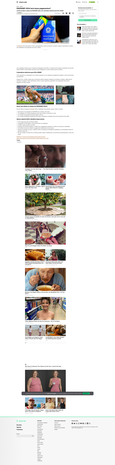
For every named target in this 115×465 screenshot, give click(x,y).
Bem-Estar (39, 425)
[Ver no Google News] (57, 13)
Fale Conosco (57, 424)
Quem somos (57, 426)
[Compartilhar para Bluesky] (66, 13)
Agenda (79, 2)
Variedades (39, 457)
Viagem (39, 459)
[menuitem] (25, 425)
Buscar (18, 433)
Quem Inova (40, 455)
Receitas (85, 2)
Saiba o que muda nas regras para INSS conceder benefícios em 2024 (33, 138)
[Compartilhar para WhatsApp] (63, 13)
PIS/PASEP (20, 46)
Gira (38, 445)
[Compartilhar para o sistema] (73, 13)
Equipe (56, 429)
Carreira (39, 427)
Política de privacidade (59, 427)
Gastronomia (40, 444)
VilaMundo (39, 460)
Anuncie (92, 2)
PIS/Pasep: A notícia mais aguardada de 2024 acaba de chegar (31, 136)
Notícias (39, 452)
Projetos (39, 454)
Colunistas (20, 429)
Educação (39, 437)
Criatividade (40, 434)
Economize (39, 435)
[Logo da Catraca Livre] (22, 2)
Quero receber (88, 20)
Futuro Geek (40, 442)
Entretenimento (40, 439)
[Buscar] (33, 436)
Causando (39, 430)
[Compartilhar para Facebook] (69, 13)
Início (18, 6)
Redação (20, 12)
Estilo (38, 440)
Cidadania (39, 432)
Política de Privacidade (51, 393)
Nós (38, 450)
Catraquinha (40, 429)
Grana (21, 6)
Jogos (38, 449)
